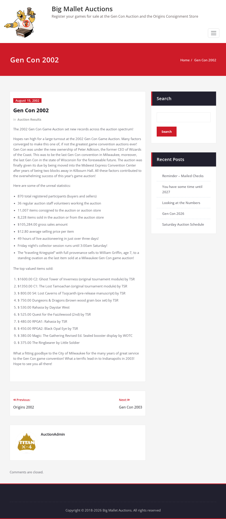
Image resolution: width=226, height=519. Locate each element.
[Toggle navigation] (213, 33)
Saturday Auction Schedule (183, 224)
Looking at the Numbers (181, 202)
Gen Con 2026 (173, 213)
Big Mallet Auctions (82, 8)
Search (164, 98)
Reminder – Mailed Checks (182, 176)
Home (185, 60)
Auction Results (29, 119)
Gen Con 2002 (205, 60)
